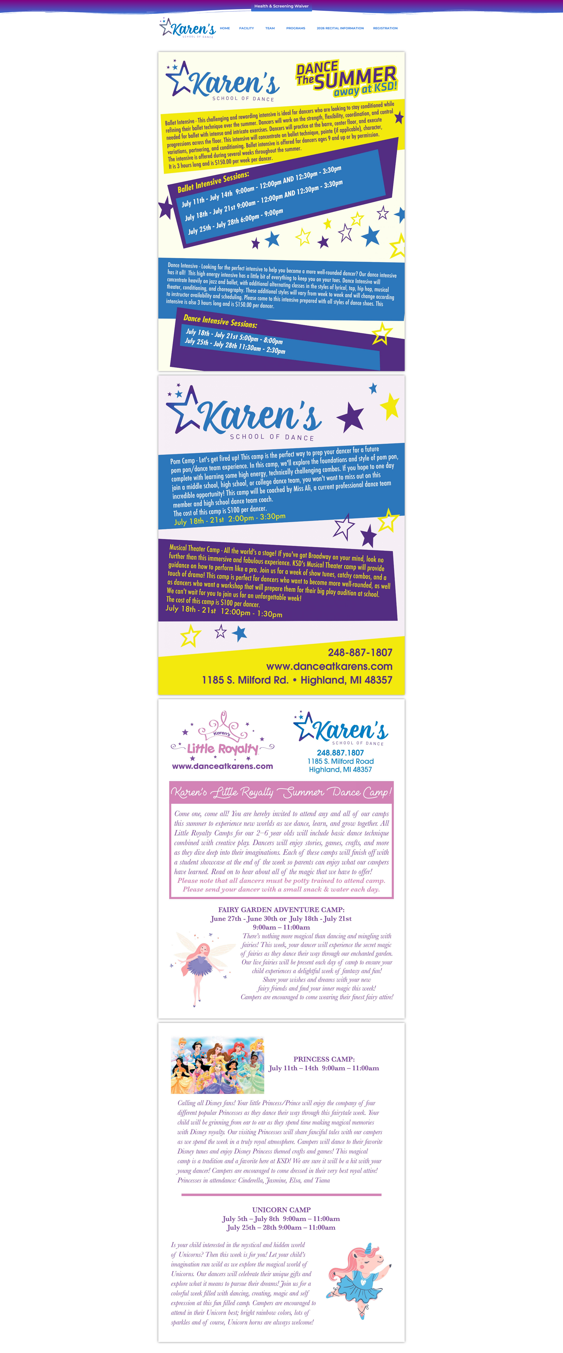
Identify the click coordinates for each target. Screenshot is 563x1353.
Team (270, 28)
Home (225, 28)
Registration (385, 28)
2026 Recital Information (340, 28)
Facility (246, 28)
